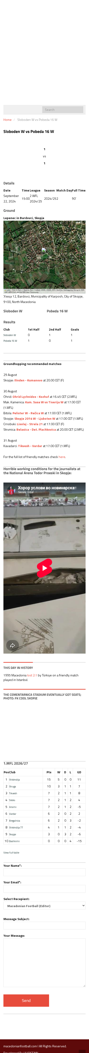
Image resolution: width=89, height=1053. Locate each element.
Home (7, 119)
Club (12, 772)
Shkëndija (14, 779)
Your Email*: (12, 882)
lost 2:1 (32, 675)
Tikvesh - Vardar (30, 445)
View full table (11, 852)
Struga (12, 786)
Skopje (12, 834)
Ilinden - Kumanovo (28, 380)
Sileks (12, 800)
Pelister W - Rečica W (28, 413)
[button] (44, 252)
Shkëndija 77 (16, 827)
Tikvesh (13, 793)
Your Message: (14, 935)
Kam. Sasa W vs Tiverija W (44, 402)
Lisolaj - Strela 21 (29, 424)
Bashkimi (14, 841)
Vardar (12, 814)
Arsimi (12, 807)
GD (79, 772)
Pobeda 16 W (10, 341)
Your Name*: (12, 865)
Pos (6, 772)
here (62, 456)
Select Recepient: (16, 898)
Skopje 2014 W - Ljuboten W (34, 418)
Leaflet (8, 290)
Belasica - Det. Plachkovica (36, 429)
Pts (49, 772)
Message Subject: (16, 918)
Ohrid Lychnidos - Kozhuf (31, 396)
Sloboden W (9, 335)
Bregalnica (14, 821)
